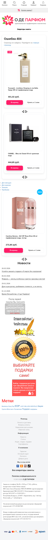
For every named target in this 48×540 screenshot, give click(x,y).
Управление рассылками (24, 427)
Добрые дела (23, 459)
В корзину (14, 102)
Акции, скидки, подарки (23, 442)
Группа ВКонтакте (8, 409)
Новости (23, 437)
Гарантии (23, 451)
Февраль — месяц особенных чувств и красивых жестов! (23, 279)
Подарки (26, 409)
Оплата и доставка (24, 422)
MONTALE (33, 406)
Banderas (5, 406)
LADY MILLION (25, 406)
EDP (17, 406)
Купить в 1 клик (33, 102)
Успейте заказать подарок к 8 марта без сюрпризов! (21, 271)
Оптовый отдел (23, 454)
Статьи (23, 439)
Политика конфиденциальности (24, 476)
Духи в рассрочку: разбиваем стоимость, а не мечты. (22, 286)
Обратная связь (24, 430)
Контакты (23, 456)
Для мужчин (6, 185)
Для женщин (6, 183)
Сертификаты (23, 444)
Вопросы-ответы (24, 425)
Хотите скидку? (26, 10)
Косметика (18, 409)
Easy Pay (11, 406)
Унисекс (5, 187)
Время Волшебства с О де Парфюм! (16, 294)
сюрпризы (33, 409)
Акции (40, 406)
